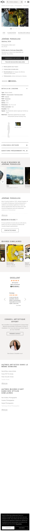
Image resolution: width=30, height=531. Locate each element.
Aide (4, 32)
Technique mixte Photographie (10, 406)
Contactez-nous (10, 230)
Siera (8, 186)
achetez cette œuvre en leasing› (15, 76)
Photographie (18, 5)
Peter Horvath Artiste (8, 377)
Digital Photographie (7, 403)
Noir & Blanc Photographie (9, 397)
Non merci (22, 527)
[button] (28, 2)
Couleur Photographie (8, 400)
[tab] (15, 88)
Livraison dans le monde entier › (11, 69)
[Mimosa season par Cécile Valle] (15, 253)
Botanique (7, 98)
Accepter (8, 527)
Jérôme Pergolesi (11, 39)
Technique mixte (18, 94)
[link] (21, 1)
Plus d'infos (19, 524)
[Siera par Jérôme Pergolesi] (15, 175)
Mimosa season (10, 263)
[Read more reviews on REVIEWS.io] (15, 287)
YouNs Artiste (5, 379)
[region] (15, 299)
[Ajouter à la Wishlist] (26, 58)
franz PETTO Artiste (7, 374)
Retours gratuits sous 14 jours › (11, 66)
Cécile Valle (11, 265)
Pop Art (7, 96)
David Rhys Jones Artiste (9, 371)
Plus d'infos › (10, 54)
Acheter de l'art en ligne (7, 5)
